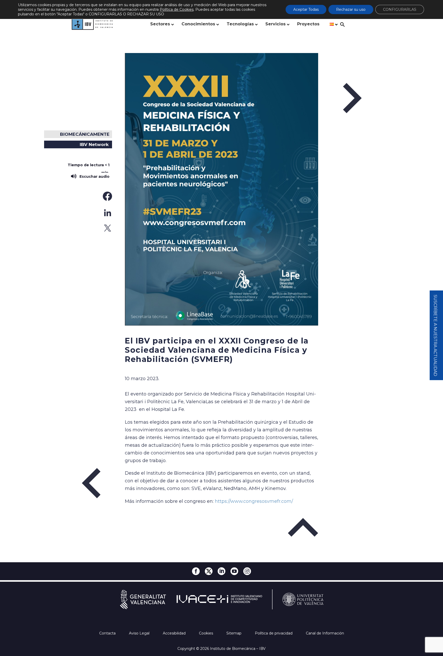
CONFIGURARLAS (399, 9)
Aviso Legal (139, 633)
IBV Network (94, 144)
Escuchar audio (93, 176)
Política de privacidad (274, 633)
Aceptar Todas (306, 9)
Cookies (206, 633)
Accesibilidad (175, 633)
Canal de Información (325, 633)
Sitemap (234, 633)
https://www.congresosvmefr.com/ (254, 501)
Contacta (108, 633)
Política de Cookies (177, 9)
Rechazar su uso (351, 9)
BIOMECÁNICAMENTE (84, 134)
